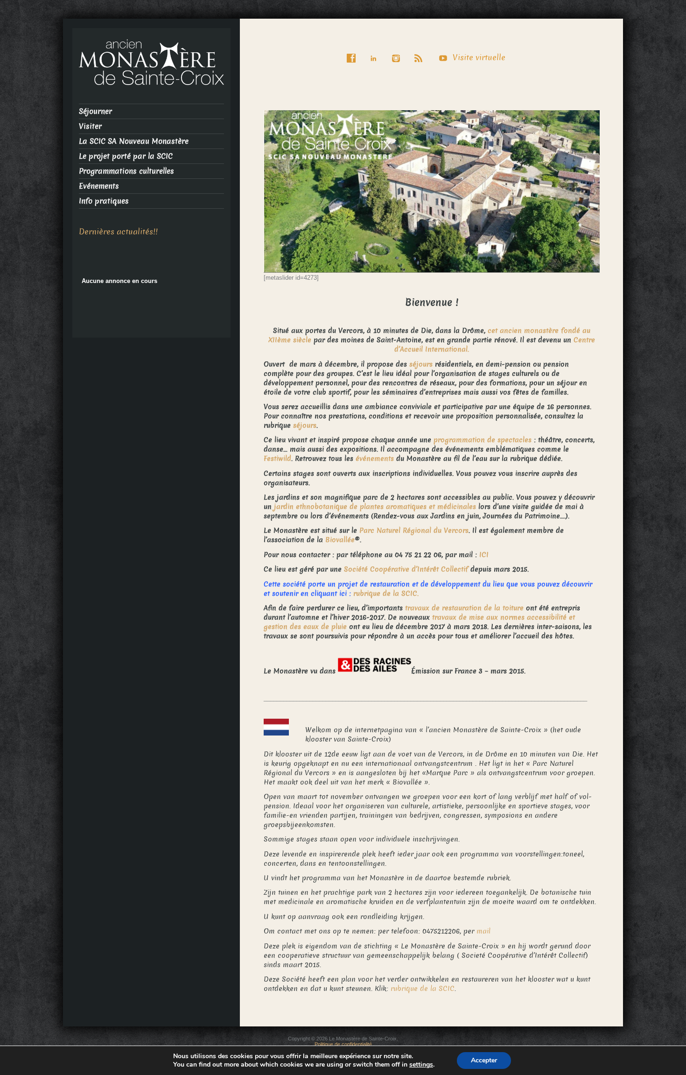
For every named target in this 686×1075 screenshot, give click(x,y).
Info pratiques (104, 201)
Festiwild (277, 458)
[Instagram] (398, 51)
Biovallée (340, 540)
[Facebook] (353, 51)
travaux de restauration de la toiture (464, 608)
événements (376, 458)
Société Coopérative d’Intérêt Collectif (406, 569)
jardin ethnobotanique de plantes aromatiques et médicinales (375, 506)
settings (421, 1065)
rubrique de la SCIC (423, 988)
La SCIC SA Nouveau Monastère (134, 141)
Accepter (484, 1060)
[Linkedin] (375, 51)
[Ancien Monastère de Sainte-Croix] (151, 61)
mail (483, 931)
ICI (484, 554)
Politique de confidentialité (343, 1044)
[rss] (420, 51)
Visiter (90, 126)
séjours (421, 364)
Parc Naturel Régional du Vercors (414, 530)
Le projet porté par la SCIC (126, 156)
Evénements (99, 186)
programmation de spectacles (483, 440)
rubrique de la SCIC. (386, 593)
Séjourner (95, 111)
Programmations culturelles (126, 171)
